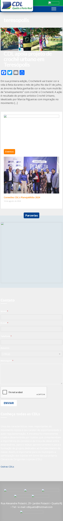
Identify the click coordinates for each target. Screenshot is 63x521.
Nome (4, 311)
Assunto (5, 348)
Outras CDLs (7, 466)
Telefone (6, 336)
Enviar (9, 403)
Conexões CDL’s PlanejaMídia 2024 (22, 197)
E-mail (4, 323)
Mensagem (7, 360)
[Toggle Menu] (53, 8)
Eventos (9, 151)
